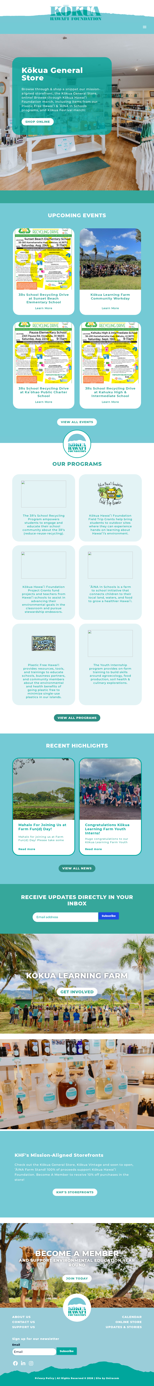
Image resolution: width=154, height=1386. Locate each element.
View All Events (77, 422)
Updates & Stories (124, 1327)
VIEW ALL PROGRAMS (77, 718)
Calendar (132, 1317)
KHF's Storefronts (75, 1192)
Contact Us (23, 1322)
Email (16, 1344)
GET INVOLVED (77, 992)
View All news (77, 868)
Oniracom (112, 1378)
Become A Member (43, 115)
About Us (21, 1317)
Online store (129, 1322)
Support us (23, 1327)
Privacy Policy (44, 1378)
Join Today (77, 1278)
